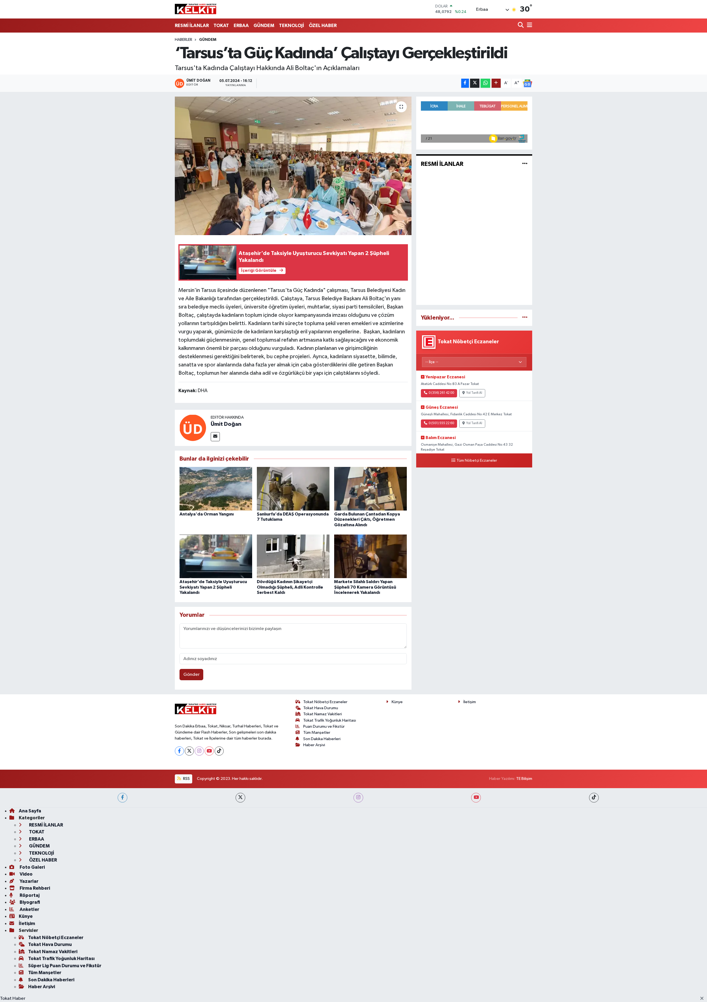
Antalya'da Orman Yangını (207, 514)
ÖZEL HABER (323, 25)
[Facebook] (179, 751)
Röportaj (29, 895)
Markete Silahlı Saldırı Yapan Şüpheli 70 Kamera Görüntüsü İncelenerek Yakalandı (365, 587)
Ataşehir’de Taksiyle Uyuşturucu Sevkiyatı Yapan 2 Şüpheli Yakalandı (213, 587)
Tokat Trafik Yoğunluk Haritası (329, 720)
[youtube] (476, 797)
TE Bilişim (524, 779)
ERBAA (241, 25)
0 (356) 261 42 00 (441, 393)
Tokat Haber (12, 998)
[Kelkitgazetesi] (195, 9)
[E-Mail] (215, 436)
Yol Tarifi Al (474, 393)
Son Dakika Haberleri (322, 739)
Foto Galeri (32, 867)
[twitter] (240, 797)
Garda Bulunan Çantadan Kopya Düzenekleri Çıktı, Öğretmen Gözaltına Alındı (367, 519)
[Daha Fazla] (496, 83)
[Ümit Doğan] (193, 427)
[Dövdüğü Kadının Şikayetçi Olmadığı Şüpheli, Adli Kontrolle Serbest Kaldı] (293, 556)
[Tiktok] (219, 751)
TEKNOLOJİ (291, 25)
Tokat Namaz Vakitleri (322, 714)
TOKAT (221, 25)
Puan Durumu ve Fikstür (324, 726)
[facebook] (122, 797)
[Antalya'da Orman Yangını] (216, 488)
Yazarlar (28, 881)
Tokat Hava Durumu (320, 708)
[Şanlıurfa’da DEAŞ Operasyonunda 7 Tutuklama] (293, 488)
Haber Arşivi (314, 745)
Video (26, 874)
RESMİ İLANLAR (192, 25)
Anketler (29, 909)
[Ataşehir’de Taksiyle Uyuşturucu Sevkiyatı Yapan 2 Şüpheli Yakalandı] (216, 556)
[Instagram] (199, 751)
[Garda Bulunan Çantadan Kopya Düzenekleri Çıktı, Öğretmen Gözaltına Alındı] (370, 488)
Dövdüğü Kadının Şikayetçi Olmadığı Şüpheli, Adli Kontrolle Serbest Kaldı (290, 587)
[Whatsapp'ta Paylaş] (485, 83)
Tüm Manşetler (316, 732)
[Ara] (521, 25)
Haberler (183, 40)
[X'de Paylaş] (474, 83)
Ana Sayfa (30, 811)
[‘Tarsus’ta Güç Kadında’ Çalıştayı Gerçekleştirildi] (293, 166)
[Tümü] (524, 317)
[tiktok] (594, 797)
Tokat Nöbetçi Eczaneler (325, 702)
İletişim (469, 702)
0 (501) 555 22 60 (441, 423)
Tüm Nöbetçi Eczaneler (477, 461)
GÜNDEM (264, 25)
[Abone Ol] (527, 83)
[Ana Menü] (528, 25)
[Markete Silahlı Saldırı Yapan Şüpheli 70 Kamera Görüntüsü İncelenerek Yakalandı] (370, 556)
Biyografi (29, 902)
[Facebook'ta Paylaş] (465, 83)
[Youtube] (209, 751)
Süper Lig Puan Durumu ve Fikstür (64, 965)
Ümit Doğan (226, 424)
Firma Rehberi (34, 888)
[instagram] (358, 797)
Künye (397, 702)
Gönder (191, 674)
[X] (189, 751)
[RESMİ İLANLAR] (524, 164)
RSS (186, 779)
